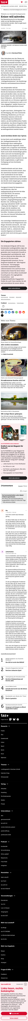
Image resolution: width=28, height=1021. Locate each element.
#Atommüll (18, 297)
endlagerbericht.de (19, 75)
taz (5, 715)
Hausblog (4, 792)
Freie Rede (4, 861)
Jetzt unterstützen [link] (14, 288)
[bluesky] (14, 720)
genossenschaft (5, 819)
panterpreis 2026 (6, 834)
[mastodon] (10, 720)
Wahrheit (3, 757)
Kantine (3, 955)
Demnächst (4, 900)
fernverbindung (5, 850)
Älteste (25, 486)
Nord (2, 754)
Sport (2, 746)
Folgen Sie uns (4, 719)
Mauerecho (4, 858)
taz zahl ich (4, 823)
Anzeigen (3, 962)
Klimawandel (4, 777)
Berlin (2, 750)
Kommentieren (12, 303)
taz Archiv (4, 939)
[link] (10, 6)
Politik (3, 731)
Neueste (20, 486)
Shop (2, 958)
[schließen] (25, 984)
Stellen (3, 800)
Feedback (4, 974)
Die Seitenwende (6, 796)
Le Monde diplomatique (8, 935)
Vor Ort (3, 904)
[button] (26, 2)
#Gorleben (12, 297)
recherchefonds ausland (8, 827)
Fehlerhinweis (20, 303)
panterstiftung (5, 831)
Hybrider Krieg (5, 773)
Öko (2, 734)
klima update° (5, 854)
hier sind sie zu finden (9, 502)
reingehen (4, 865)
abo (2, 815)
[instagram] (18, 720)
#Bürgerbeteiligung (5, 299)
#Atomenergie (4, 297)
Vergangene (4, 912)
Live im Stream (5, 908)
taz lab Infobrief (5, 888)
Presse (3, 804)
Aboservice (4, 978)
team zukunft (4, 877)
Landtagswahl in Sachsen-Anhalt (10, 769)
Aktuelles (3, 788)
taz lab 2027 (4, 915)
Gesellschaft (4, 738)
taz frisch (3, 881)
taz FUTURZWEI (5, 931)
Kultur (2, 742)
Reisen (3, 951)
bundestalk (4, 846)
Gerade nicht (19, 984)
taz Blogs (3, 927)
